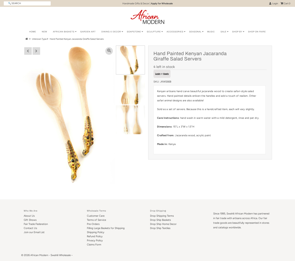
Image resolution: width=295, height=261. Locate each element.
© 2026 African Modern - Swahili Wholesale (46, 255)
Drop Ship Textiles (160, 228)
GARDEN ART (88, 31)
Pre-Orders (93, 224)
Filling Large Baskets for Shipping (106, 228)
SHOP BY (237, 31)
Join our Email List (34, 232)
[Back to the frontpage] (27, 39)
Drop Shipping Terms (162, 215)
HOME (32, 31)
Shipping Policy (95, 232)
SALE (223, 31)
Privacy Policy (95, 240)
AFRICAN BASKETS (63, 31)
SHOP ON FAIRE (257, 31)
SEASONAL (195, 31)
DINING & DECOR (111, 31)
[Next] (36, 51)
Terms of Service (96, 219)
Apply (166, 74)
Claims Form (94, 244)
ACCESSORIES (175, 31)
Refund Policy (95, 236)
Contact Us (30, 228)
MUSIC (211, 31)
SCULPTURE (154, 31)
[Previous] (28, 51)
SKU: (156, 81)
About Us (29, 215)
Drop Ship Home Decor (163, 224)
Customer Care (95, 215)
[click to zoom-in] (109, 51)
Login (274, 3)
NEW (44, 31)
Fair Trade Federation (36, 224)
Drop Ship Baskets (160, 219)
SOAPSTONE (134, 31)
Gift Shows (30, 219)
